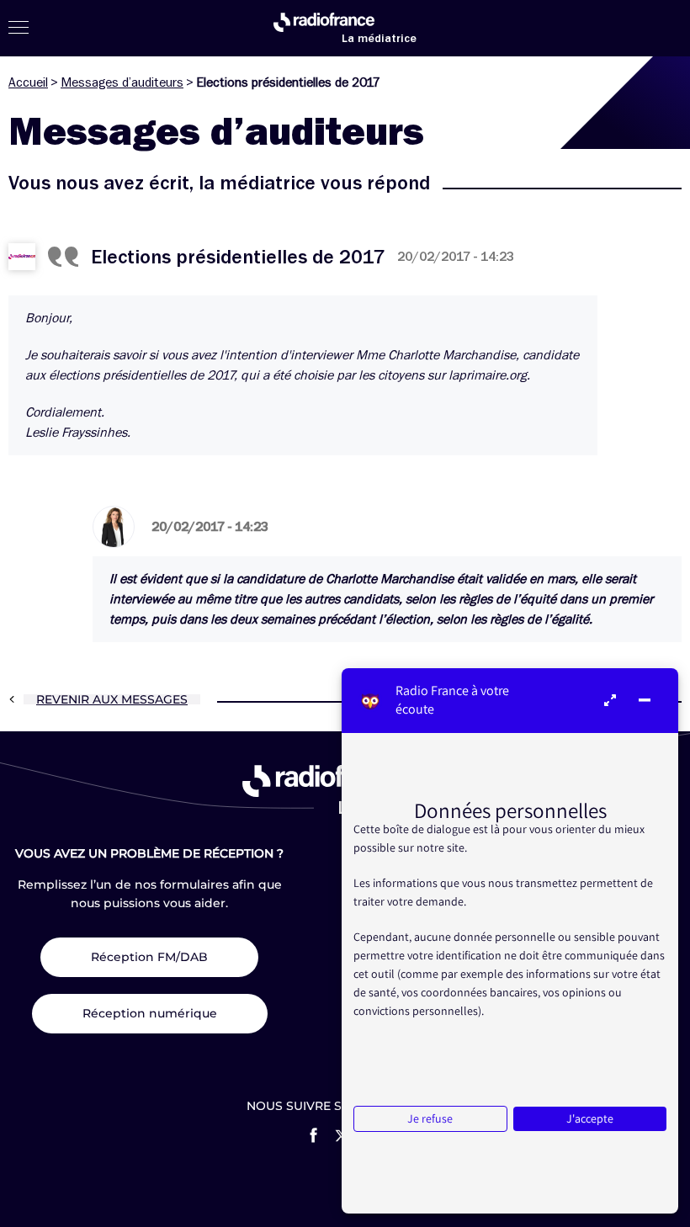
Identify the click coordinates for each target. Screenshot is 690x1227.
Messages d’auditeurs (122, 82)
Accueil (28, 82)
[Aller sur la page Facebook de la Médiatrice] (313, 1135)
